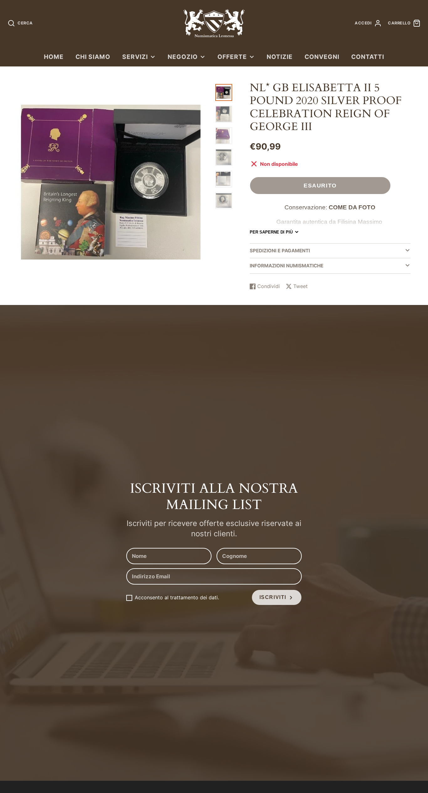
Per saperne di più (271, 232)
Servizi (135, 56)
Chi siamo (93, 56)
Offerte (232, 56)
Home (54, 56)
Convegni (322, 56)
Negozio (183, 56)
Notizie (280, 56)
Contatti (367, 56)
